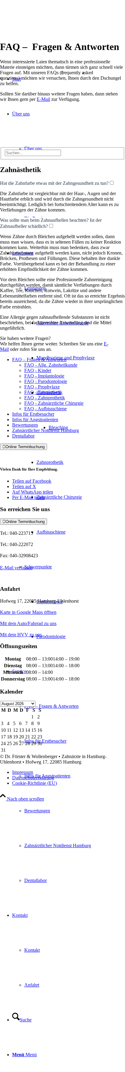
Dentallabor (23, 435)
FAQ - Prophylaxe (42, 386)
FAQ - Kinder (37, 370)
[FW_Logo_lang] (62, 39)
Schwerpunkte (38, 566)
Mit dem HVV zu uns (21, 634)
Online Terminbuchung (23, 446)
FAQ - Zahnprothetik (44, 397)
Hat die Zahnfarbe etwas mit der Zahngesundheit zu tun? (54, 183)
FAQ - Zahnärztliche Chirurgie (53, 403)
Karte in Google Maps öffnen (28, 612)
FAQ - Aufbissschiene (45, 408)
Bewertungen (25, 425)
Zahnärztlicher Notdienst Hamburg (45, 430)
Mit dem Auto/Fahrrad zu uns (28, 623)
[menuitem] (80, 357)
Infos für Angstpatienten (35, 419)
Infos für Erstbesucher (33, 414)
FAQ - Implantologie (44, 375)
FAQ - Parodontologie (45, 381)
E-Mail (43, 99)
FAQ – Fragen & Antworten (39, 359)
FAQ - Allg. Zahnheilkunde (50, 365)
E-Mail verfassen (16, 567)
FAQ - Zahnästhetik (43, 392)
